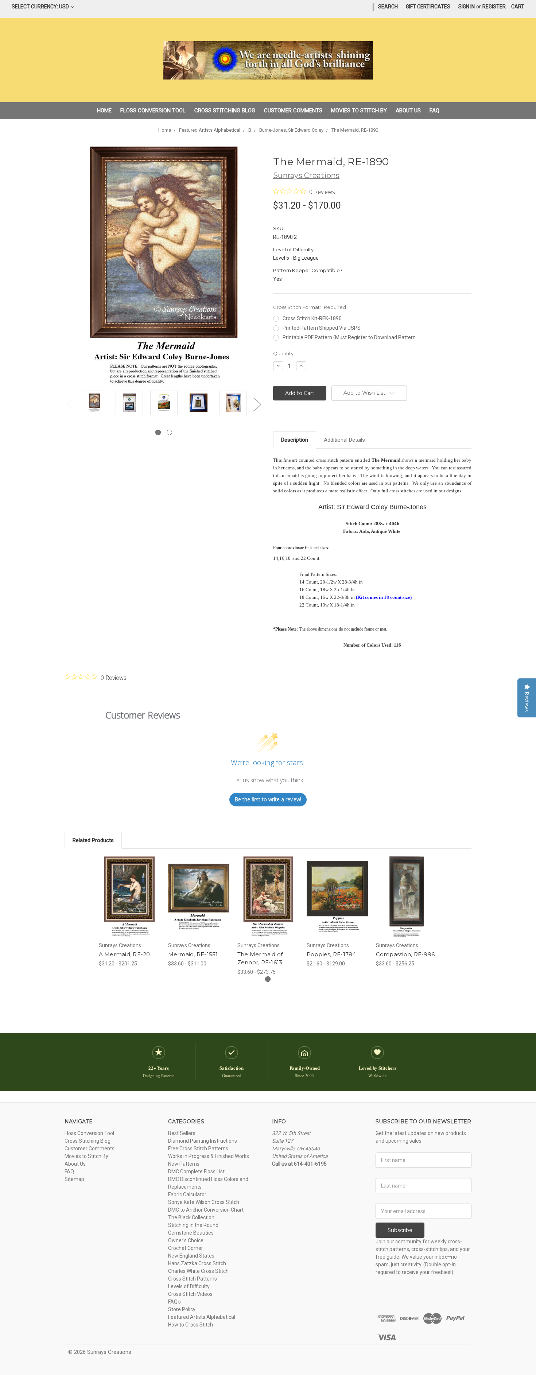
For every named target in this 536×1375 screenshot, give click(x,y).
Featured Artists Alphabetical (201, 1317)
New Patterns (183, 1164)
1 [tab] (158, 432)
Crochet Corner (185, 1248)
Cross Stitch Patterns (192, 1279)
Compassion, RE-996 (405, 954)
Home (104, 110)
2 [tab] (169, 432)
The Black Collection (191, 1217)
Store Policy (181, 1309)
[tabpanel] (94, 404)
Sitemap (74, 1179)
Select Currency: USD (41, 6)
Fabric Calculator (187, 1194)
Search (388, 6)
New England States (191, 1256)
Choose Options (129, 903)
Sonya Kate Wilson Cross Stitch (203, 1202)
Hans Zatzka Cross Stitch (197, 1263)
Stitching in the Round (193, 1225)
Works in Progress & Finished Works (208, 1156)
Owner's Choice (185, 1240)
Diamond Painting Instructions (202, 1141)
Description (294, 440)
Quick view (129, 891)
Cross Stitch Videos (190, 1294)
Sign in (466, 6)
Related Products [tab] (93, 840)
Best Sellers (181, 1133)
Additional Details (344, 440)
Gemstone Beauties (191, 1233)
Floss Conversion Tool (153, 110)
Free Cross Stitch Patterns (198, 1148)
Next (257, 404)
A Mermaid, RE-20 (124, 954)
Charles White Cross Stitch (198, 1271)
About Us (408, 110)
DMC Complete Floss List (196, 1171)
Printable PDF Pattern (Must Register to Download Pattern (349, 337)
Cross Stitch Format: (309, 307)
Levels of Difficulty (189, 1286)
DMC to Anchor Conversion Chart (206, 1210)
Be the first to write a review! (268, 799)
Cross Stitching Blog (224, 110)
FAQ (434, 110)
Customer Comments (293, 110)
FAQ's (174, 1302)
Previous (70, 404)
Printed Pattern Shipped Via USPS (322, 328)
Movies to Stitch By (359, 110)
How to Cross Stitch (190, 1325)
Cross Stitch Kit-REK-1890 (312, 318)
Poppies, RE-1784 (331, 954)
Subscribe (400, 1230)
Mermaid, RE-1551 (193, 954)
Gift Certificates (428, 6)
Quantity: (284, 353)
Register (494, 6)
